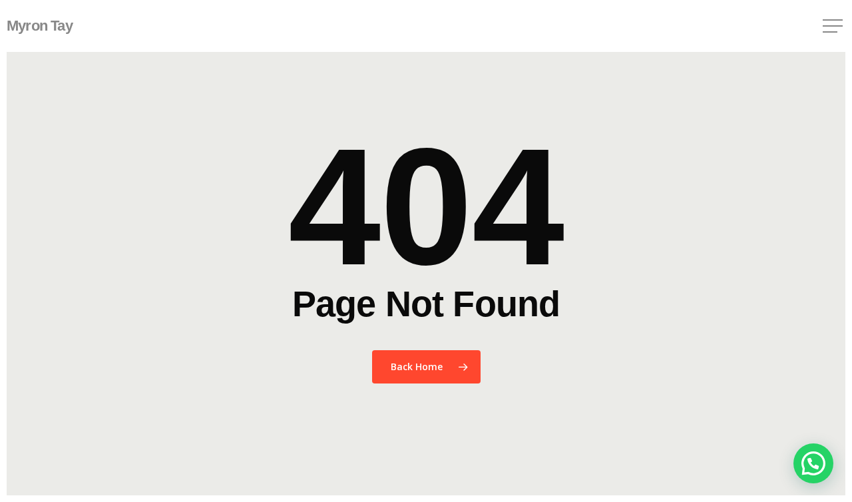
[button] (834, 26)
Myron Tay (40, 26)
